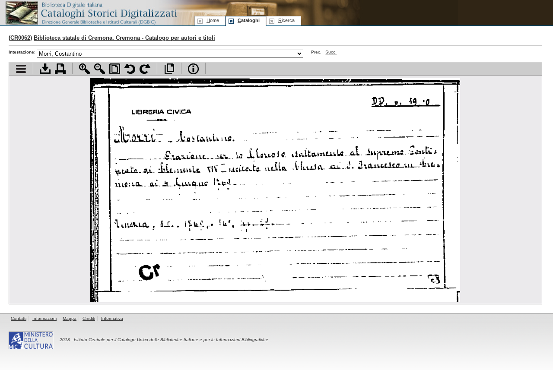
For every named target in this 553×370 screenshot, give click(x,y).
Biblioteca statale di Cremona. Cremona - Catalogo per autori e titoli (124, 38)
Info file (193, 68)
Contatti (18, 318)
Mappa (69, 318)
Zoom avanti (84, 68)
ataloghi (249, 20)
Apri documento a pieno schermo (169, 68)
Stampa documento (60, 68)
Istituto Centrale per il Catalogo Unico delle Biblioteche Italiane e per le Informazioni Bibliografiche (171, 339)
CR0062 (20, 38)
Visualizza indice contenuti (21, 68)
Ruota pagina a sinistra (129, 68)
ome (213, 20)
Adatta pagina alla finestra (114, 68)
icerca (286, 20)
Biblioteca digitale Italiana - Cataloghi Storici (90, 12)
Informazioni (44, 318)
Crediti (89, 318)
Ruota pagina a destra (145, 68)
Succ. (331, 52)
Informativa (112, 318)
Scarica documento (45, 68)
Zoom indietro (99, 68)
